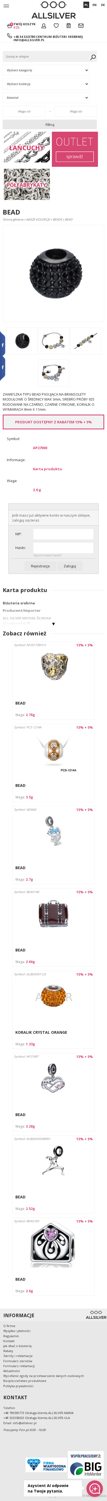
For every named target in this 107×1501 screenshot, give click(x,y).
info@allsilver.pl (28, 40)
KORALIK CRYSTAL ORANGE (41, 1032)
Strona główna (13, 219)
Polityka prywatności (18, 1386)
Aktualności (11, 1371)
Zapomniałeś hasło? (47, 555)
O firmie (9, 1326)
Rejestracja (40, 566)
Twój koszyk (24, 25)
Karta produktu (47, 468)
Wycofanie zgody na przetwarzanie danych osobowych (43, 1376)
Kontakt (9, 1341)
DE (103, 5)
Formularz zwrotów (17, 1361)
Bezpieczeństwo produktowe (24, 1381)
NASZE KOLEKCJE (38, 219)
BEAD (20, 703)
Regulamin (11, 1336)
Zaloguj (70, 566)
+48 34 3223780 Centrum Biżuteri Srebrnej (48, 37)
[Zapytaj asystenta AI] (94, 1488)
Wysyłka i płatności (16, 1331)
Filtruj (50, 124)
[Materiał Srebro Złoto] (51, 98)
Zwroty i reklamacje (18, 1356)
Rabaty (8, 1351)
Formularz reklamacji (19, 1366)
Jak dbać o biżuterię (17, 1346)
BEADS (57, 219)
